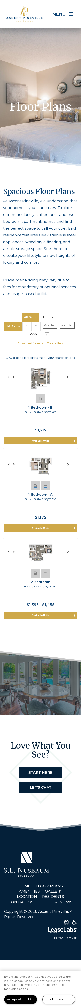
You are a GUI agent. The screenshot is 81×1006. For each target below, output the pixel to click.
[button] (40, 398)
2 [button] (52, 317)
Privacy (59, 938)
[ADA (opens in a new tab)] (74, 923)
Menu (59, 14)
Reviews (63, 902)
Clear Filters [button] (55, 343)
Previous (11, 378)
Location (27, 896)
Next (70, 378)
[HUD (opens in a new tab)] (66, 923)
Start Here (40, 772)
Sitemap (71, 938)
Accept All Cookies (20, 999)
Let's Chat (41, 787)
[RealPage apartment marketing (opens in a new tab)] (40, 931)
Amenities (29, 891)
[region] (40, 988)
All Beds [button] (30, 317)
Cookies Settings (58, 999)
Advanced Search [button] (30, 343)
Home (24, 886)
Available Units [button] (40, 440)
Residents (53, 896)
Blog (44, 902)
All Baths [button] (13, 326)
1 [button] (43, 317)
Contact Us (21, 902)
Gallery (53, 891)
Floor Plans (49, 886)
